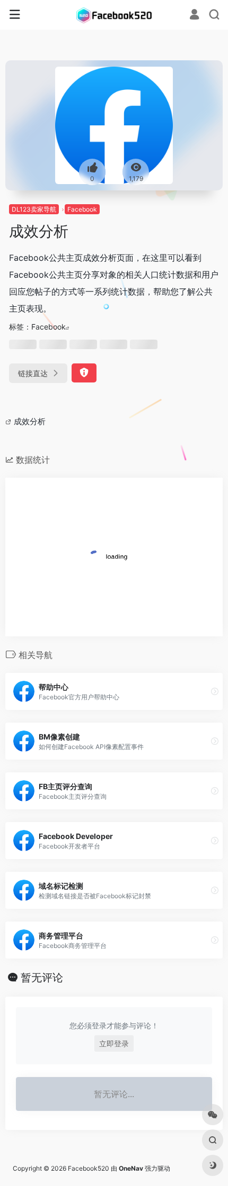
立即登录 (114, 1043)
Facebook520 (88, 1168)
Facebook (82, 209)
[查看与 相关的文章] (9, 421)
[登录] (194, 16)
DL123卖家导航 (34, 209)
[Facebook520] (114, 15)
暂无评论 (42, 977)
